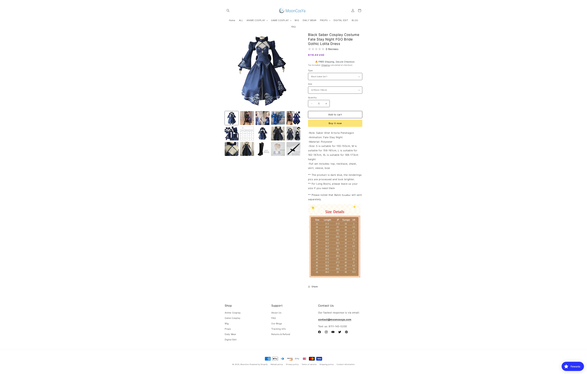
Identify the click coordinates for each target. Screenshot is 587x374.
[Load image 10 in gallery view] (293, 133)
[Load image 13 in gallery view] (263, 149)
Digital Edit (230, 339)
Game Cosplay (232, 318)
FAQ (273, 318)
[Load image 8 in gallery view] (263, 133)
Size (310, 84)
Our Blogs (276, 323)
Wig (227, 323)
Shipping (325, 65)
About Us (276, 312)
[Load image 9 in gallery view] (278, 133)
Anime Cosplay (233, 312)
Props (228, 329)
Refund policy (277, 364)
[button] (228, 10)
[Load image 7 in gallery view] (247, 133)
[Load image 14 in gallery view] (278, 149)
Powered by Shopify (259, 364)
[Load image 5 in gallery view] (293, 118)
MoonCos (244, 364)
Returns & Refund (280, 334)
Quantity (312, 97)
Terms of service (309, 364)
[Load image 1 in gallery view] (232, 118)
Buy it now (335, 123)
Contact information (345, 364)
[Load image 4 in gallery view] (278, 118)
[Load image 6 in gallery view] (232, 133)
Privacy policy (292, 364)
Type (310, 70)
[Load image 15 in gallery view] (293, 149)
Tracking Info (278, 329)
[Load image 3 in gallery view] (263, 118)
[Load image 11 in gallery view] (232, 149)
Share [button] (315, 286)
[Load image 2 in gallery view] (247, 118)
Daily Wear (230, 334)
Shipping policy (326, 364)
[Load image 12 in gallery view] (247, 149)
